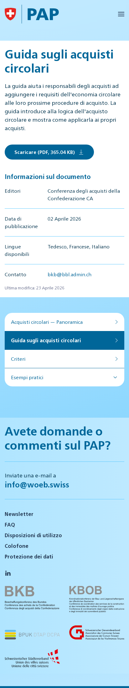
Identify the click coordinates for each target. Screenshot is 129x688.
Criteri (18, 358)
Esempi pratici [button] (27, 377)
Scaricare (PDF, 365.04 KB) (44, 152)
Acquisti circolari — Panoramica (47, 322)
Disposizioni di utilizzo (33, 535)
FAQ (10, 524)
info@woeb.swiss (37, 484)
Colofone (16, 546)
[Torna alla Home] (10, 14)
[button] (121, 14)
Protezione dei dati (29, 556)
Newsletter (19, 514)
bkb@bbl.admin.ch (69, 274)
